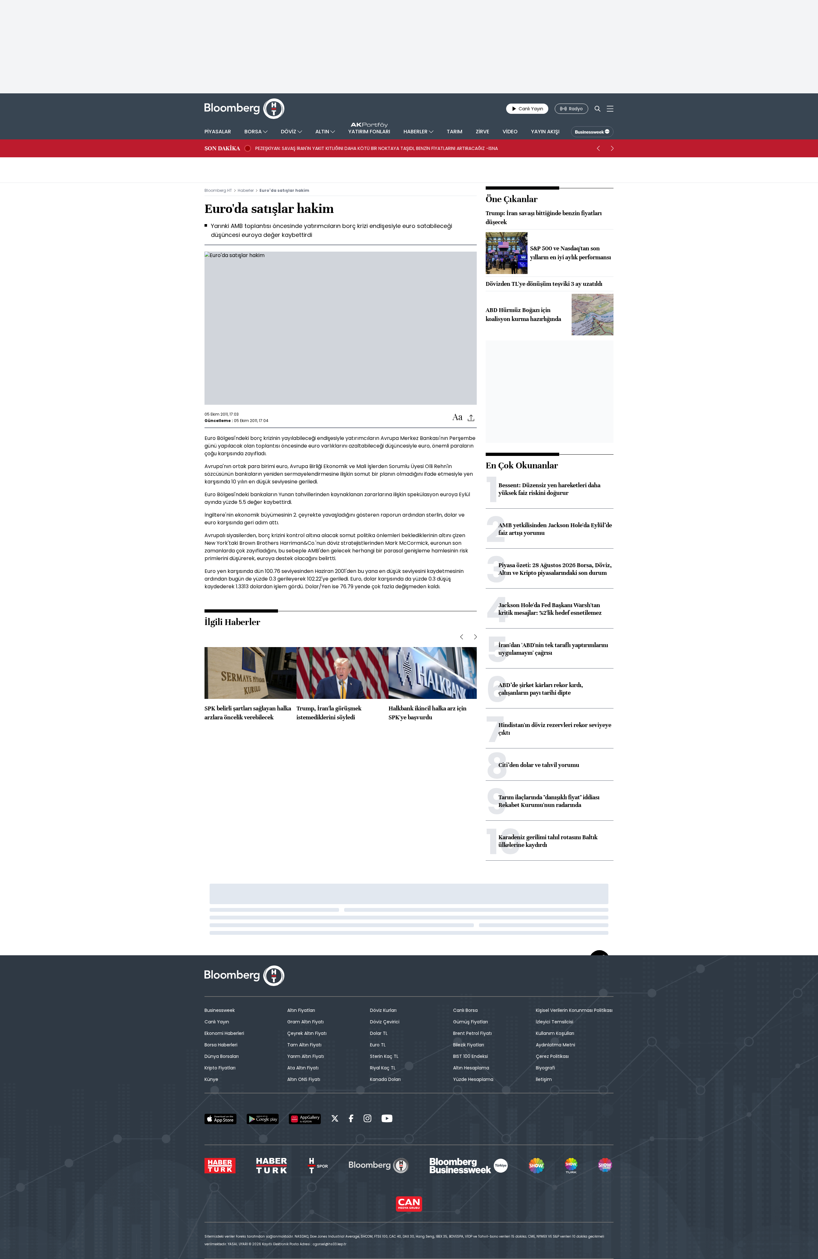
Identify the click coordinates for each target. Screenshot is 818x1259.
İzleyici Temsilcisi (554, 1022)
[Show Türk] (571, 1165)
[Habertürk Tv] (271, 1165)
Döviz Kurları (383, 1010)
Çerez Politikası (552, 1056)
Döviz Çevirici (384, 1022)
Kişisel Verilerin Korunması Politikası (574, 1010)
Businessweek (219, 1010)
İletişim (544, 1079)
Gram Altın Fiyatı (305, 1022)
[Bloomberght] (244, 108)
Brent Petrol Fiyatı (472, 1033)
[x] (335, 1119)
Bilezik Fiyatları (468, 1045)
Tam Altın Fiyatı (304, 1045)
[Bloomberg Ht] (379, 1165)
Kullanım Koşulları (555, 1033)
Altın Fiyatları (301, 1010)
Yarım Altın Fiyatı (305, 1056)
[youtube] (387, 1119)
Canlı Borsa (465, 1010)
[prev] (598, 148)
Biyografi (545, 1068)
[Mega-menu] (610, 108)
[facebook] (351, 1119)
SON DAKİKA (222, 148)
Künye (211, 1079)
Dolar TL (379, 1033)
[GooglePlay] (263, 1119)
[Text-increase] (457, 417)
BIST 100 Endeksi (470, 1056)
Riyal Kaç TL (383, 1068)
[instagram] (367, 1119)
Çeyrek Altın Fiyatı (307, 1033)
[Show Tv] (536, 1165)
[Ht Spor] (318, 1165)
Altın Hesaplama (471, 1068)
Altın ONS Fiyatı (303, 1079)
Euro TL (378, 1045)
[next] (612, 148)
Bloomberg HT (218, 190)
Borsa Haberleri (220, 1045)
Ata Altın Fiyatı (303, 1068)
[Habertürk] (219, 1165)
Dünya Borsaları (221, 1056)
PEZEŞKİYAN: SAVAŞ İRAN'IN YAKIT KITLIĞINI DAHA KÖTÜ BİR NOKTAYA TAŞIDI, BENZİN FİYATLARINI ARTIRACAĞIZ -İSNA (376, 148)
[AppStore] (220, 1119)
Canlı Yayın (216, 1022)
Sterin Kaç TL (384, 1056)
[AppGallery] (305, 1119)
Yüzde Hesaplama (473, 1079)
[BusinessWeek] (592, 131)
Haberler (246, 190)
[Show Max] (606, 1165)
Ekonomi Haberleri (224, 1033)
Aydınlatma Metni (555, 1045)
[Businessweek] (469, 1165)
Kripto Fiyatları (219, 1068)
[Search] (597, 108)
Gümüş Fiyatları (470, 1022)
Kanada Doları (385, 1079)
